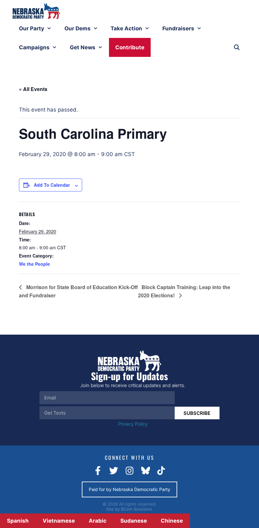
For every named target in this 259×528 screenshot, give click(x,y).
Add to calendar (52, 185)
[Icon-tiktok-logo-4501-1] (161, 470)
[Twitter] (113, 470)
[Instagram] (129, 470)
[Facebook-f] (97, 470)
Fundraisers (178, 28)
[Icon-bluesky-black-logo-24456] (145, 470)
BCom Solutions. (137, 509)
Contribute (129, 47)
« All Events (33, 89)
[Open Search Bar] (236, 47)
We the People (34, 264)
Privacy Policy (133, 424)
